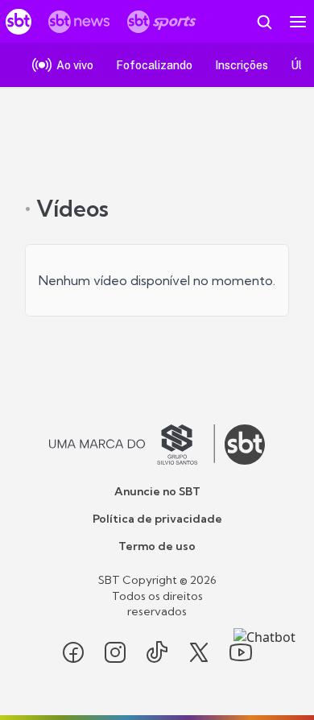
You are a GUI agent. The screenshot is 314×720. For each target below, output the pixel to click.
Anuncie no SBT (157, 491)
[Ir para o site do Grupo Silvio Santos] (132, 444)
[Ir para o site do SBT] (245, 444)
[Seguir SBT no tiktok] (157, 652)
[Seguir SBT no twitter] (199, 652)
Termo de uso (157, 546)
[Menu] (298, 22)
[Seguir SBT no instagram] (115, 652)
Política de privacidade (157, 518)
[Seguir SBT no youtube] (241, 652)
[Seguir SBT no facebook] (73, 652)
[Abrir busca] (264, 22)
